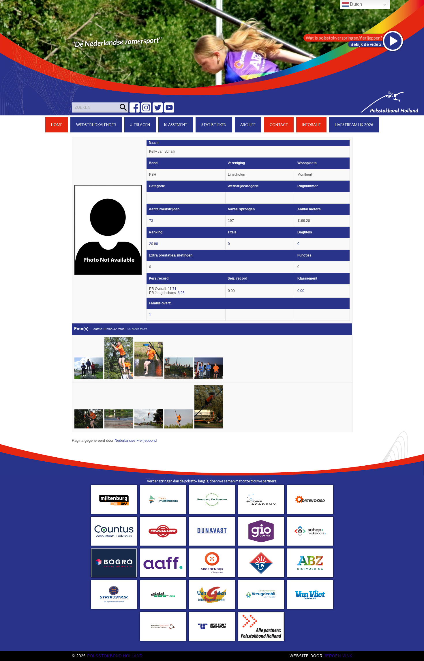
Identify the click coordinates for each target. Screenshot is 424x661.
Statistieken (213, 124)
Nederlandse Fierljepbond (136, 441)
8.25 (181, 293)
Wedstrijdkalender (96, 124)
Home (56, 124)
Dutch (355, 4)
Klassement (175, 124)
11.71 (172, 289)
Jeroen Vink (338, 656)
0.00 (300, 291)
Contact (279, 124)
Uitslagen (140, 124)
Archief (248, 124)
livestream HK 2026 (354, 124)
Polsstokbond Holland (114, 656)
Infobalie (311, 124)
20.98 (153, 244)
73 (151, 221)
